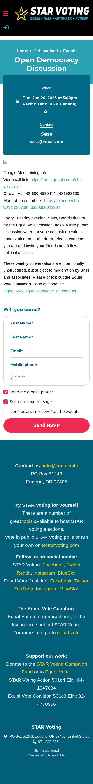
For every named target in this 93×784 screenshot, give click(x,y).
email (55, 750)
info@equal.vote (60, 465)
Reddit (24, 572)
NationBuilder (56, 755)
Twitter (74, 564)
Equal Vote (57, 671)
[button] (5, 28)
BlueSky (66, 572)
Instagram (44, 572)
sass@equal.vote (46, 141)
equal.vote (68, 632)
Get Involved (45, 51)
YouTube (23, 588)
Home (22, 51)
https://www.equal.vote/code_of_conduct (39, 291)
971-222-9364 (49, 742)
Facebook (53, 564)
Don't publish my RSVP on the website (45, 411)
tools (27, 521)
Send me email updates (31, 392)
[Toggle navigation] (5, 13)
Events (70, 51)
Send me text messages (31, 401)
